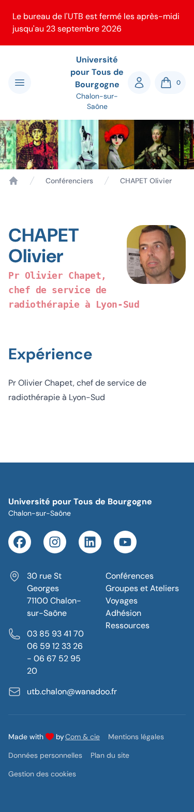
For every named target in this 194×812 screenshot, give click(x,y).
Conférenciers (69, 180)
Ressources (128, 625)
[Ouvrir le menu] (19, 82)
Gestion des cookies (42, 773)
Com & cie (82, 736)
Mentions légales (136, 736)
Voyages (122, 600)
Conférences (130, 575)
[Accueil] (13, 181)
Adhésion (123, 613)
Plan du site (110, 755)
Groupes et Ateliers (142, 588)
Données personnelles (45, 755)
